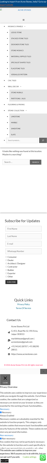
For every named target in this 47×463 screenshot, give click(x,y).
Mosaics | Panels (15, 26)
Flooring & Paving (16, 104)
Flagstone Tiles (18, 68)
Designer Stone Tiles (20, 44)
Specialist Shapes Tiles (20, 62)
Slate (13, 135)
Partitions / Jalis (18, 98)
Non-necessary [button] (6, 435)
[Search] (43, 140)
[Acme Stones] (15, 12)
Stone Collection (16, 110)
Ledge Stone (16, 32)
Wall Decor (13, 86)
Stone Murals (17, 92)
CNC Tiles (12, 80)
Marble (14, 123)
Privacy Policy (23, 304)
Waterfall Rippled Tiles (21, 56)
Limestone (15, 117)
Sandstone (15, 129)
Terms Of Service (23, 308)
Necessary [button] (4, 409)
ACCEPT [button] (5, 461)
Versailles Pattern (19, 74)
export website (6, 5)
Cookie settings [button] (29, 457)
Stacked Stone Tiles (19, 38)
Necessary (6, 412)
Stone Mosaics (17, 50)
